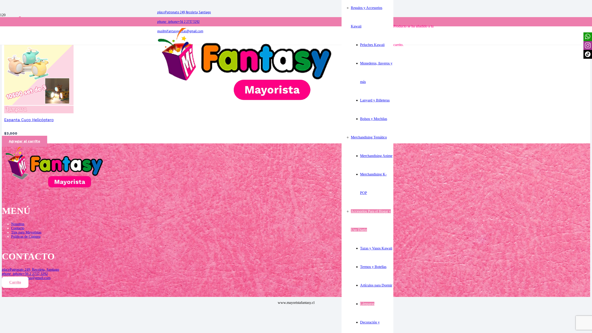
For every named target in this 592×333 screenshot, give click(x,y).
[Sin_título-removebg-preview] (244, 101)
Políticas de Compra (25, 236)
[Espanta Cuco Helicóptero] (39, 112)
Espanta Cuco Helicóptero (29, 119)
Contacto (17, 228)
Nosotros (17, 224)
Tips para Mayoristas (26, 232)
